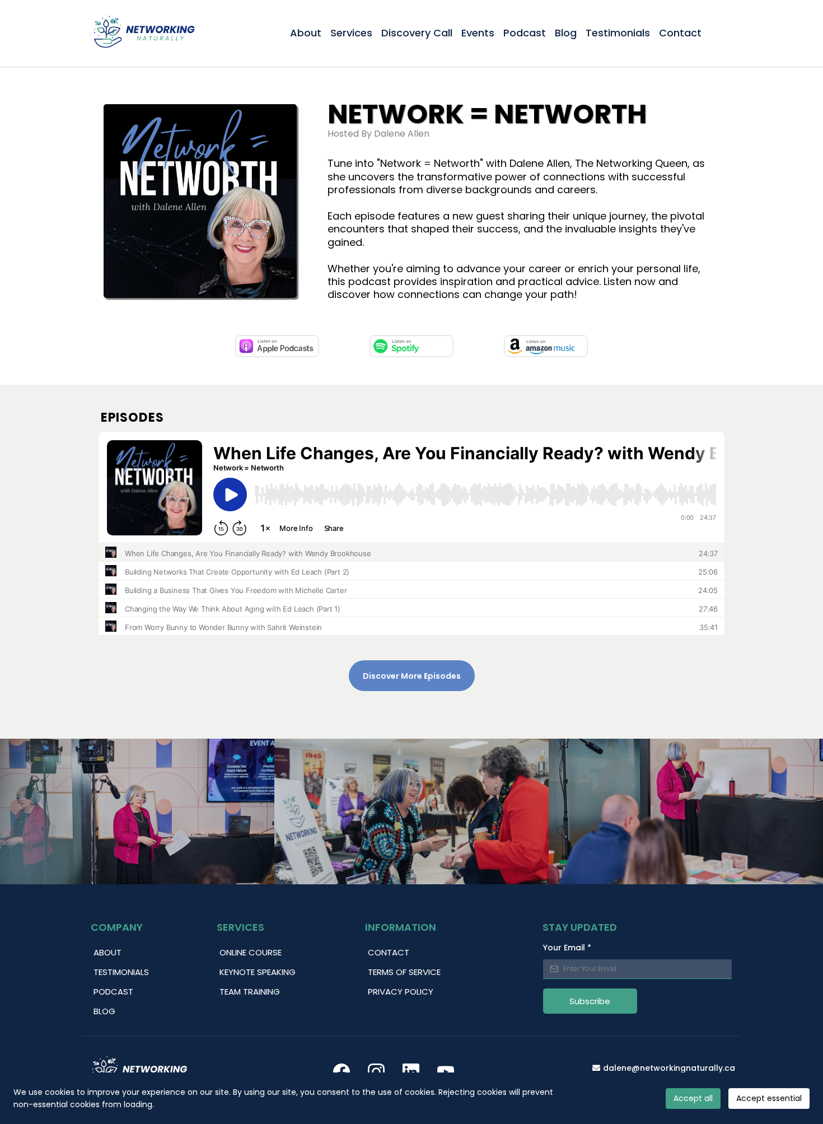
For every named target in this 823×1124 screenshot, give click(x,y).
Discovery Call (416, 33)
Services (351, 33)
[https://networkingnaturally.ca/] (144, 33)
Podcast (524, 33)
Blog (566, 33)
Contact (680, 33)
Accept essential (769, 1098)
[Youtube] (445, 1072)
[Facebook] (341, 1072)
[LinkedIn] (411, 1072)
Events (477, 33)
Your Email (567, 947)
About (305, 33)
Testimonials (618, 33)
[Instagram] (376, 1072)
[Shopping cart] (725, 33)
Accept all (693, 1098)
